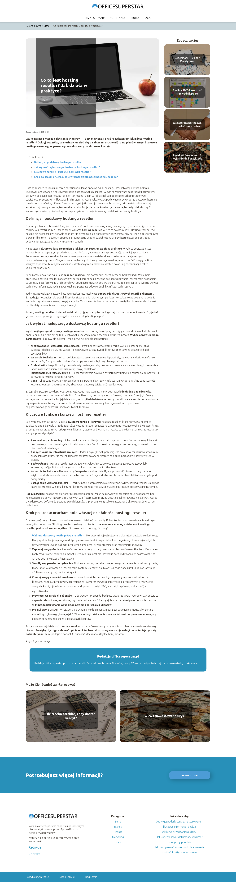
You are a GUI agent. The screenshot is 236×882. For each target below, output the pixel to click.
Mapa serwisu (67, 876)
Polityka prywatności (37, 876)
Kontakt (34, 854)
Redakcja (35, 847)
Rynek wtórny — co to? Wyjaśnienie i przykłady (187, 157)
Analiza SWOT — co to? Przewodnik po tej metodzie (187, 92)
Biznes (90, 17)
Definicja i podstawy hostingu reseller (57, 162)
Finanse (121, 17)
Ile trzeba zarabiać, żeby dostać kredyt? (71, 716)
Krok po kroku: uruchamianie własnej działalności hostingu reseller (76, 176)
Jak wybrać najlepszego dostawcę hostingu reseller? (67, 167)
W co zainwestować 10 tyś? (165, 716)
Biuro (135, 17)
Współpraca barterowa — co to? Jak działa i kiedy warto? (187, 124)
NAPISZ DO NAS (189, 775)
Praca (146, 17)
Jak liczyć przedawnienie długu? (179, 831)
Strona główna (34, 26)
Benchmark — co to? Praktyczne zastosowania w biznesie (187, 59)
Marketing (105, 17)
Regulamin (91, 876)
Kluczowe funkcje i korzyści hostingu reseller (62, 171)
